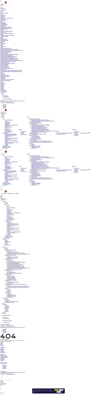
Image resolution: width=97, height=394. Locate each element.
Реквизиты (2, 358)
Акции (1, 343)
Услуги (6, 248)
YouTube (4, 106)
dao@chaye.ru (16, 100)
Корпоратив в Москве (11, 272)
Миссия (1, 348)
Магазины (2, 354)
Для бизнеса (7, 300)
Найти (2, 381)
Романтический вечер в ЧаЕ (12, 251)
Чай (8, 206)
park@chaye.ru (4, 100)
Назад (7, 202)
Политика (2, 359)
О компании (2, 347)
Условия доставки (3, 356)
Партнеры (2, 349)
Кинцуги (9, 290)
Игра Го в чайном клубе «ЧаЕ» (13, 282)
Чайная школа (10, 294)
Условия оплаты (3, 355)
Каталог (6, 203)
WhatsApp (5, 107)
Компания (7, 306)
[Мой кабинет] (0, 188)
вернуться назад (3, 341)
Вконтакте (5, 104)
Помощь (2, 360)
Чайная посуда (10, 222)
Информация (2, 352)
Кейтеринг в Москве (11, 276)
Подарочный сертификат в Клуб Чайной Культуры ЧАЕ (18, 286)
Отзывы (2, 350)
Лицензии (2, 351)
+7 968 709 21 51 (4, 90)
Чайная (6, 240)
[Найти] (1, 7)
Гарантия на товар (3, 357)
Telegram (4, 105)
